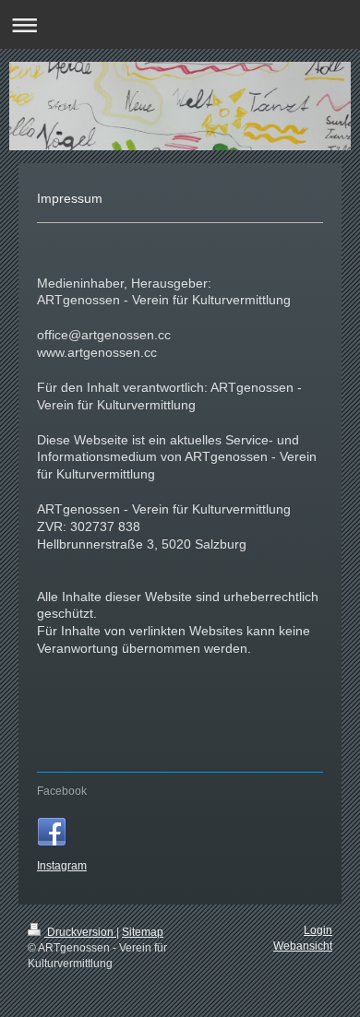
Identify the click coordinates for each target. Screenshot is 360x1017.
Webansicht (302, 946)
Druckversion (80, 932)
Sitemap (142, 932)
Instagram (62, 865)
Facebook (62, 791)
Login (318, 930)
